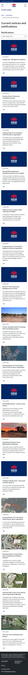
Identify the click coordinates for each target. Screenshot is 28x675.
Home (2, 15)
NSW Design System (10, 671)
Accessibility (4, 661)
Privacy (3, 665)
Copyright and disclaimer (18, 662)
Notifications (9, 15)
